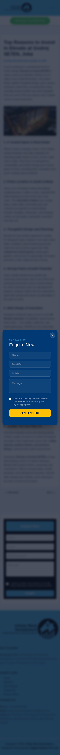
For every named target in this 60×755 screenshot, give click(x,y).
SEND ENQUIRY (30, 413)
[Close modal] (52, 335)
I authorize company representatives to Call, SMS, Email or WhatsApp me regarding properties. (30, 402)
